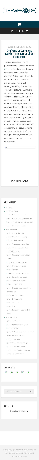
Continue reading (19, 181)
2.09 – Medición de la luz (16, 266)
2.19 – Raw (11, 306)
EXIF (6, 69)
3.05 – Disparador (13, 339)
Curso (10, 46)
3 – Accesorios (11, 317)
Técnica (28, 46)
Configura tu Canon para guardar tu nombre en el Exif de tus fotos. (20, 53)
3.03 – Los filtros (13, 328)
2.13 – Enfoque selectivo (16, 281)
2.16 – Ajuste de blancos (16, 295)
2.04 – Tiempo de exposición (18, 244)
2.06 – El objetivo (13, 251)
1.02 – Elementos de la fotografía (19, 218)
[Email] (27, 31)
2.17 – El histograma (14, 299)
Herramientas (19, 46)
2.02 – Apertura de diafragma (18, 237)
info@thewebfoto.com (19, 411)
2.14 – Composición (14, 284)
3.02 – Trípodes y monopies (17, 325)
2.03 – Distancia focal (15, 240)
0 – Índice (9, 208)
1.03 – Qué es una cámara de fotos (20, 222)
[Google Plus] (23, 31)
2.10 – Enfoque (12, 270)
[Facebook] (16, 31)
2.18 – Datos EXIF (13, 303)
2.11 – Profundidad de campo (18, 273)
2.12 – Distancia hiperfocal (17, 277)
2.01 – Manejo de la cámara (17, 233)
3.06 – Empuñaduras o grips (17, 343)
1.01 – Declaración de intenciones (19, 215)
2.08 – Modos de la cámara (17, 262)
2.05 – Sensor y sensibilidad (17, 248)
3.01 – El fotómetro (14, 321)
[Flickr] (19, 31)
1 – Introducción (12, 211)
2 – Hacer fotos (11, 229)
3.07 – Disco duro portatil (16, 347)
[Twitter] (12, 31)
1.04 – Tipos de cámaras (16, 226)
